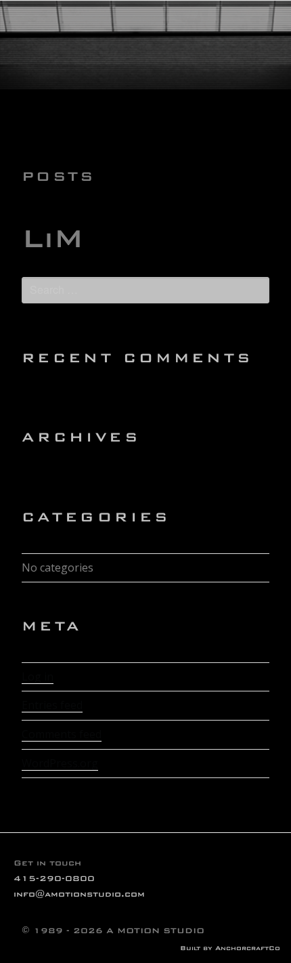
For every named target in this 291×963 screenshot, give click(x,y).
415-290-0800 (54, 878)
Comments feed (62, 734)
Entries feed (52, 705)
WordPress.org (60, 763)
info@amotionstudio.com (79, 894)
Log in (37, 676)
